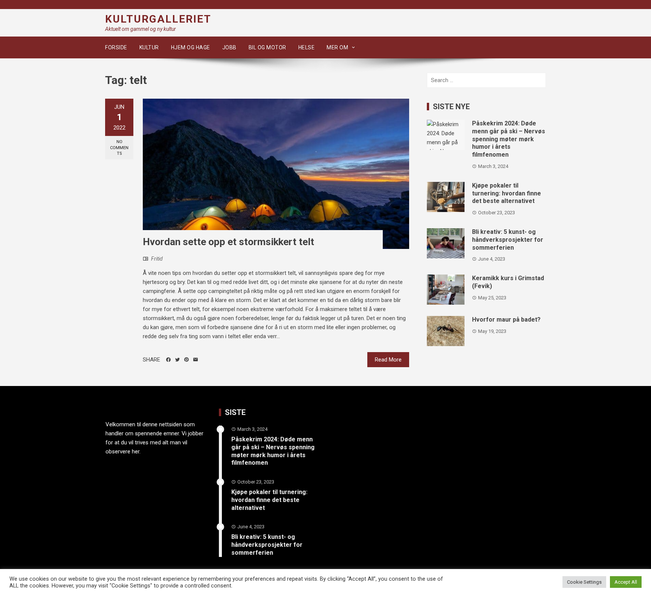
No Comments (119, 147)
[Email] (195, 359)
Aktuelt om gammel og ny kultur (140, 29)
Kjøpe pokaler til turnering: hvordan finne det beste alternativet (506, 193)
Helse (306, 47)
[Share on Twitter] (177, 359)
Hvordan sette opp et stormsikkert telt (228, 241)
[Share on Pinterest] (186, 359)
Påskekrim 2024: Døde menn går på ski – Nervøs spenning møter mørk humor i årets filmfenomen (508, 139)
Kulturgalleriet (158, 19)
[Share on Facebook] (168, 359)
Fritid (157, 259)
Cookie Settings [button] (584, 582)
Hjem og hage (190, 47)
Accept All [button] (625, 582)
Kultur (149, 47)
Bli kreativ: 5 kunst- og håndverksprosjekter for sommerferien (507, 239)
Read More (388, 359)
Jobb (229, 47)
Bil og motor (267, 47)
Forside (116, 47)
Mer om (337, 47)
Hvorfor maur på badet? (506, 319)
